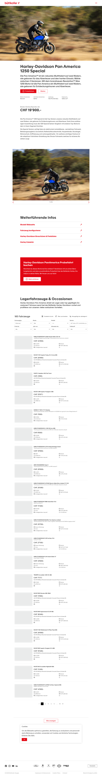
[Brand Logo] (12, 3)
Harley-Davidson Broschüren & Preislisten (38, 236)
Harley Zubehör (27, 242)
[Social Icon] (6, 766)
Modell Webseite (27, 225)
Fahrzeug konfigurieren (30, 230)
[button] (24, 739)
